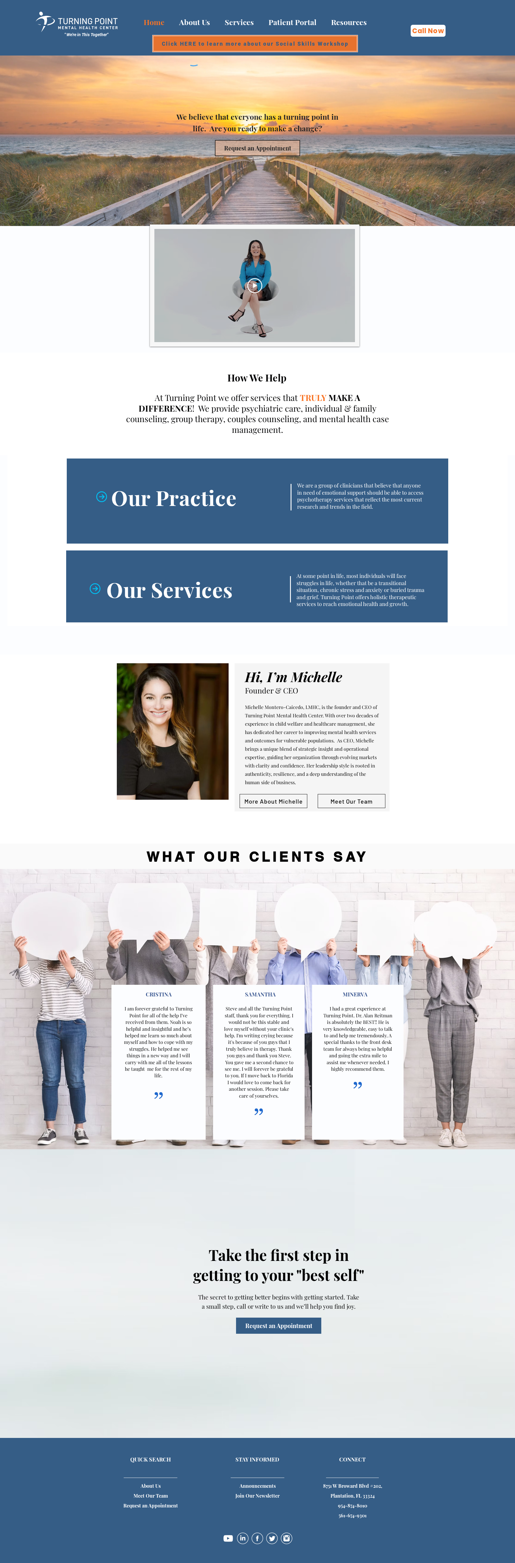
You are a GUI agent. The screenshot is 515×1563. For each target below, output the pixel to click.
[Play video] (254, 285)
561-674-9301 (353, 1515)
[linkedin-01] (243, 1538)
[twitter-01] (272, 1538)
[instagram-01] (286, 1538)
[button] (349, 22)
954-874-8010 (352, 1505)
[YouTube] (228, 1538)
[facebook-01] (257, 1538)
